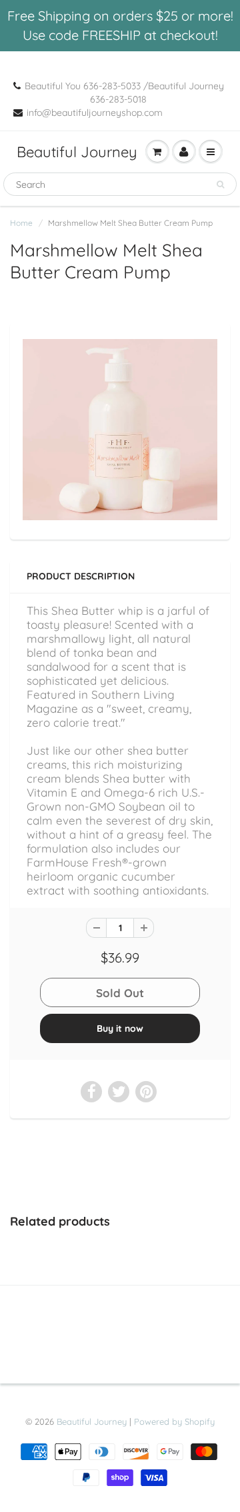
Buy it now (120, 1028)
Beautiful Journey (77, 152)
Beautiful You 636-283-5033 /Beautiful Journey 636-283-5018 (124, 92)
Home (21, 223)
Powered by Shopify (174, 1421)
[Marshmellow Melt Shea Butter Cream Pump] (120, 429)
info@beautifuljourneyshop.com (95, 113)
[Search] (220, 184)
